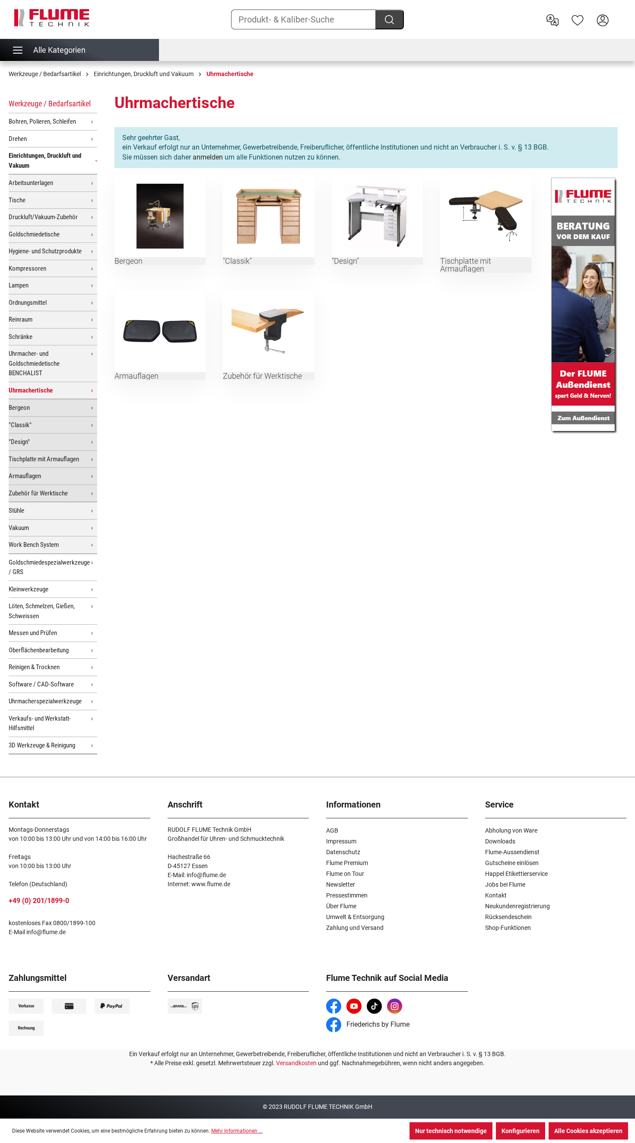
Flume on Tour (345, 873)
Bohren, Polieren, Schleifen (42, 121)
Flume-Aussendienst (512, 852)
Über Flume (341, 906)
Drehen (18, 139)
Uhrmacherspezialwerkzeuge (45, 701)
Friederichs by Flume (377, 1024)
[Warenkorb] (620, 13)
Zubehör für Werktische (38, 493)
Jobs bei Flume (505, 884)
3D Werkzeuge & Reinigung (42, 745)
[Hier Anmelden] (602, 19)
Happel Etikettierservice (516, 873)
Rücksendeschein (508, 916)
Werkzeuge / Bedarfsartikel (50, 103)
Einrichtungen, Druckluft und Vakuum (45, 160)
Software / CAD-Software (41, 684)
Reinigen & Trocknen (34, 667)
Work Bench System (34, 545)
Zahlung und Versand (355, 927)
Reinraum (20, 319)
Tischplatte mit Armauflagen (44, 459)
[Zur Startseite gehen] (52, 17)
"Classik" (20, 425)
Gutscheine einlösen (512, 862)
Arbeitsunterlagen (31, 183)
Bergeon (19, 408)
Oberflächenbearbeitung (39, 650)
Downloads (500, 841)
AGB (332, 830)
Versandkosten (296, 1063)
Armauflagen (25, 476)
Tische (17, 200)
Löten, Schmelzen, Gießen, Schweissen (42, 611)
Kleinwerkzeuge (28, 589)
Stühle (16, 510)
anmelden (208, 157)
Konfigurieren (521, 1130)
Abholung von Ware (511, 830)
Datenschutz (343, 852)
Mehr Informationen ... (237, 1131)
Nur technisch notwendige (451, 1130)
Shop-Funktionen (508, 927)
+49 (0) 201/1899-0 (39, 901)
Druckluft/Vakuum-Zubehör (43, 217)
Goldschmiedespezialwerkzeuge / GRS (49, 567)
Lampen (19, 285)
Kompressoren (27, 268)
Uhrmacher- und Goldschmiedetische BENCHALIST (34, 363)
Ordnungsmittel (28, 303)
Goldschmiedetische (34, 234)
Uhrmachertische (31, 390)
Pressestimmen (347, 895)
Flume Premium (347, 862)
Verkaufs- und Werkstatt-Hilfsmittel (40, 723)
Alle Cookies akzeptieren (588, 1130)
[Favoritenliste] (577, 19)
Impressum (341, 841)
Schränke (20, 337)
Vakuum (19, 528)
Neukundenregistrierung (517, 906)
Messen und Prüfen (33, 633)
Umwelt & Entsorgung (355, 916)
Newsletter (340, 884)
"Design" (19, 442)
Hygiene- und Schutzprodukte (45, 251)
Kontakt (496, 895)
